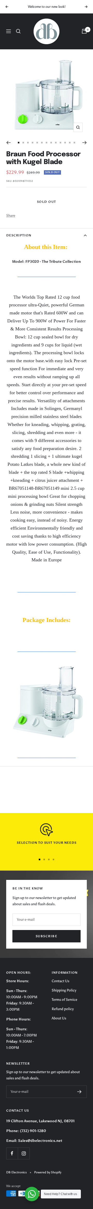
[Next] (84, 142)
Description (18, 235)
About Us (59, 1018)
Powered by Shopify (47, 1172)
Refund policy (63, 1009)
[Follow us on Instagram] (23, 1153)
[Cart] (84, 31)
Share (10, 215)
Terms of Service (64, 999)
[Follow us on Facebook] (12, 1153)
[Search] (18, 31)
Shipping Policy (64, 990)
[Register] (79, 1092)
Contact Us (60, 981)
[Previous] (8, 142)
